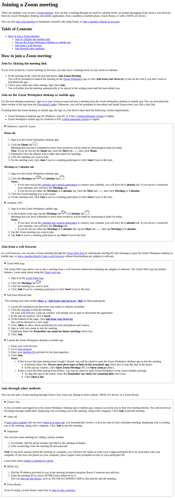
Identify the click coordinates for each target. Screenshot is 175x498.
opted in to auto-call (53, 422)
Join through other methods (29, 48)
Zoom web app (52, 272)
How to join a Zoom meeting (23, 36)
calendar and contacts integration (59, 184)
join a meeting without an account (101, 21)
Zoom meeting (45, 12)
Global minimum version (90, 116)
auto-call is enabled (16, 422)
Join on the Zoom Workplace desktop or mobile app (43, 42)
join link (25, 309)
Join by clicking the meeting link (32, 39)
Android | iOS (14, 202)
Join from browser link (19, 295)
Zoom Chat (13, 401)
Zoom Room (14, 484)
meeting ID (29, 352)
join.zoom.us (25, 349)
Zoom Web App (75, 253)
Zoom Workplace (72, 78)
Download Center (46, 104)
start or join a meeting (63, 490)
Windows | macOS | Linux (21, 126)
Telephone (12, 431)
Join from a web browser (28, 45)
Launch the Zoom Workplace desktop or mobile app (35, 340)
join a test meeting (25, 21)
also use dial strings (31, 478)
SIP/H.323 (12, 466)
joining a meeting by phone (38, 460)
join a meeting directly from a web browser (41, 256)
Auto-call (12, 416)
